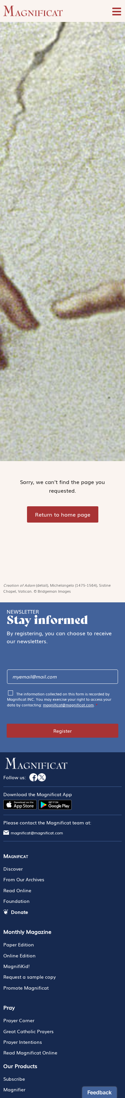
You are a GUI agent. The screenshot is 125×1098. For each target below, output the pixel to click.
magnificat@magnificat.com (68, 704)
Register (62, 730)
